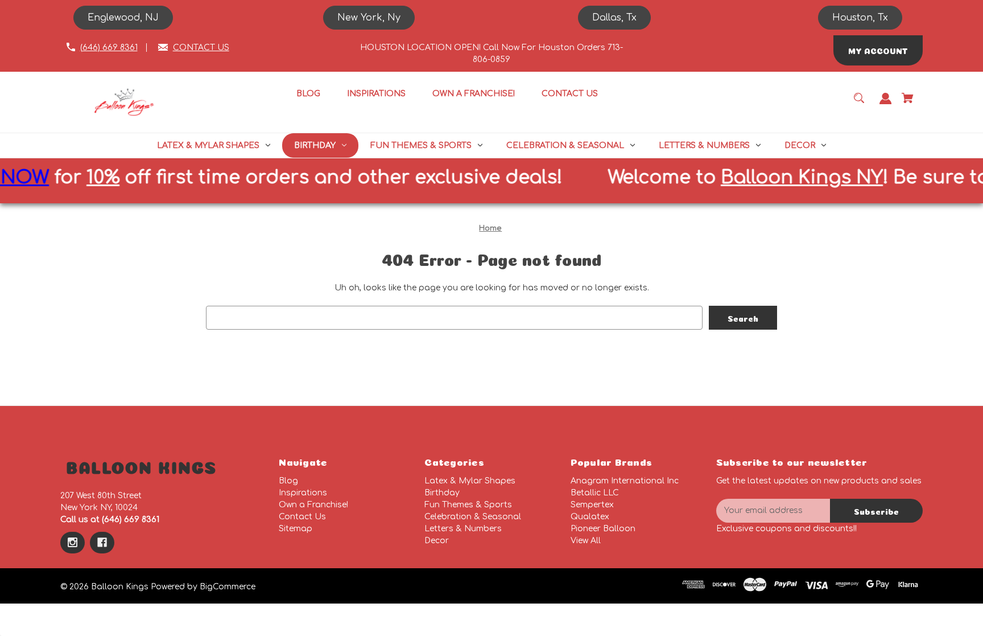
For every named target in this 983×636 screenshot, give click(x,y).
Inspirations (303, 493)
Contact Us (302, 516)
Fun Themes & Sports (468, 504)
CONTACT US (201, 47)
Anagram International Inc (625, 481)
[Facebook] (102, 543)
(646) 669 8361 (109, 47)
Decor (436, 540)
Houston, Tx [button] (860, 18)
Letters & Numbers (463, 528)
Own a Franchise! (313, 504)
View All (586, 540)
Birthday (442, 493)
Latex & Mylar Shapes (469, 481)
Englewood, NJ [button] (123, 18)
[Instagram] (73, 543)
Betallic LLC (595, 493)
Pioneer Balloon (603, 528)
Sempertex (592, 504)
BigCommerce (227, 586)
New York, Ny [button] (368, 18)
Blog (288, 481)
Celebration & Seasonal (472, 516)
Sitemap (295, 528)
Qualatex (590, 516)
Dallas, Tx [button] (614, 18)
